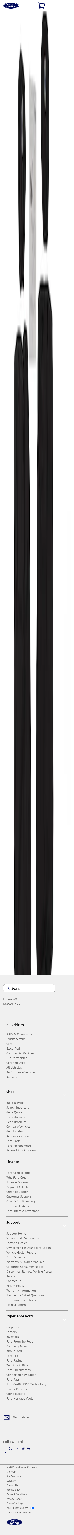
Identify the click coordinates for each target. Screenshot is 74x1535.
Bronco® (10, 999)
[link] (11, 1471)
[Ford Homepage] (14, 1524)
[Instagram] (23, 1448)
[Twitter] (10, 1448)
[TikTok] (4, 1453)
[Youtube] (17, 1448)
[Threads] (28, 1448)
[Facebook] (4, 1448)
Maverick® (12, 1004)
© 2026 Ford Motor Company (22, 1467)
